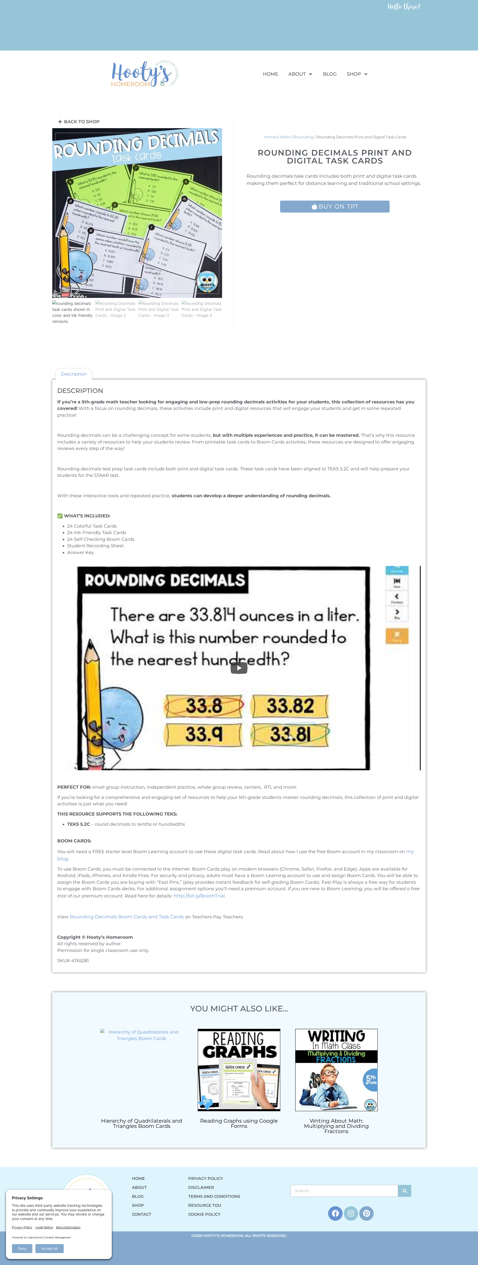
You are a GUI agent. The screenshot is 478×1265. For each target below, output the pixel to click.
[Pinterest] (366, 1213)
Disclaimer (201, 1187)
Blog (330, 74)
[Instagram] (351, 1213)
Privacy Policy (205, 1178)
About (297, 74)
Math (285, 136)
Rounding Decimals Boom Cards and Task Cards (127, 917)
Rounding (303, 136)
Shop (354, 74)
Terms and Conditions (214, 1196)
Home (270, 74)
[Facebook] (335, 1213)
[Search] (404, 1191)
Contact (141, 1214)
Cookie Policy (204, 1214)
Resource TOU (204, 1205)
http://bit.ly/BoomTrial (199, 896)
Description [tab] (74, 374)
